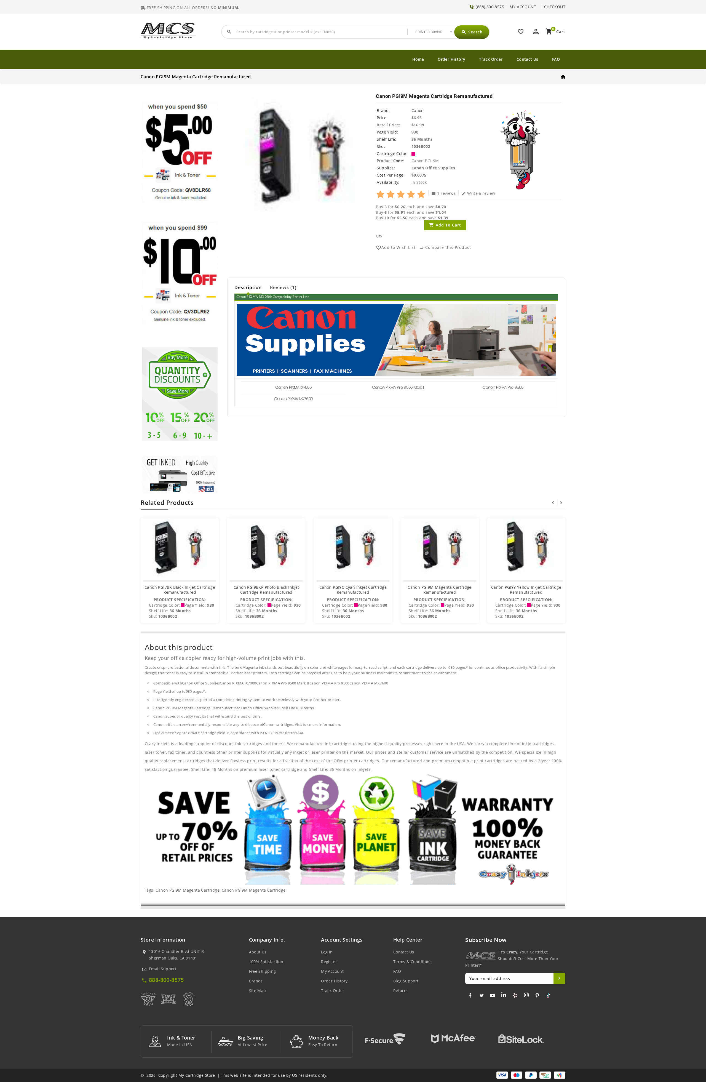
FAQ (556, 59)
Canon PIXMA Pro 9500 (503, 387)
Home (418, 59)
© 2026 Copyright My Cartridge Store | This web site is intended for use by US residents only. (234, 1075)
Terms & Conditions (412, 961)
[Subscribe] (559, 978)
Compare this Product (445, 247)
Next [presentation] (561, 503)
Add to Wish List (396, 247)
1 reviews (443, 193)
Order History (451, 59)
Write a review (478, 193)
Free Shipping (262, 971)
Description (248, 287)
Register (329, 961)
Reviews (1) (283, 287)
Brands (256, 981)
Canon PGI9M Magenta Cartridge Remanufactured (440, 590)
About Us (258, 952)
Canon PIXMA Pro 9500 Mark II (398, 387)
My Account (332, 971)
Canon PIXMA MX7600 (293, 398)
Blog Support (406, 981)
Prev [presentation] (553, 503)
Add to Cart (448, 225)
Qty (379, 235)
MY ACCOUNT (523, 6)
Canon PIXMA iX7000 (293, 387)
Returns (401, 990)
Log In (327, 952)
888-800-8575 (166, 980)
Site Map (257, 990)
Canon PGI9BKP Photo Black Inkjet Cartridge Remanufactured (266, 590)
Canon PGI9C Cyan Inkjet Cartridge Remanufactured (353, 590)
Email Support (162, 968)
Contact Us (527, 59)
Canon (417, 110)
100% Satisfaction (266, 961)
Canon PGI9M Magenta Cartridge (188, 890)
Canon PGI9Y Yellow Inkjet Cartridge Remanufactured (526, 590)
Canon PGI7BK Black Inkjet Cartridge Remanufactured (180, 590)
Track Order (490, 59)
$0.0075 (419, 175)
